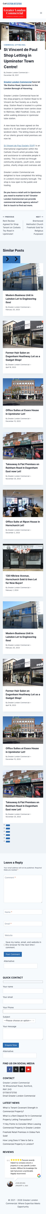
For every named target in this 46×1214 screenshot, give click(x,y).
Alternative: (9, 961)
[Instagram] (22, 1069)
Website (9, 935)
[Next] (16, 259)
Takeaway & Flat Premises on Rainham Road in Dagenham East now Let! (22, 468)
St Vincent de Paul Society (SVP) (19, 145)
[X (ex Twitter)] (16, 1069)
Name (8, 912)
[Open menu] (41, 13)
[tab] (8, 825)
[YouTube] (28, 1069)
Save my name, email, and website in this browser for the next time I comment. (23, 945)
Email (8, 924)
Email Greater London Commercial (19, 1096)
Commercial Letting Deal (15, 45)
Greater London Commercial (17, 72)
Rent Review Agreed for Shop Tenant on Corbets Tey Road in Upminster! (12, 225)
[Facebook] (10, 1069)
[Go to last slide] (7, 259)
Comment (10, 877)
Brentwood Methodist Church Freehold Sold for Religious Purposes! (34, 225)
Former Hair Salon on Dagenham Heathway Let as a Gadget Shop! (23, 356)
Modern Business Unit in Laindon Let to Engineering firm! (21, 299)
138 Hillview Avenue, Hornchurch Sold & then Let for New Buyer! (21, 579)
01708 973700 (14, 3)
